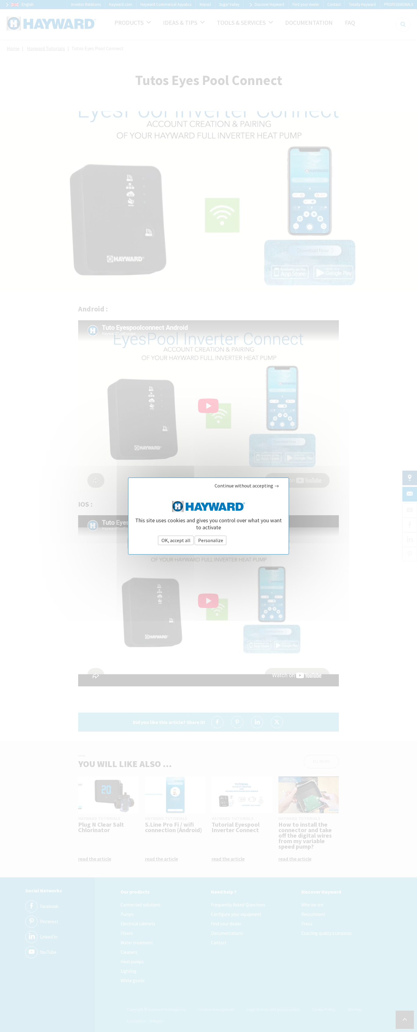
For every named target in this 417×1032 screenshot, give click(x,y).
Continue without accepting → (247, 485)
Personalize (210, 540)
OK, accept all (175, 540)
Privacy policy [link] (243, 540)
